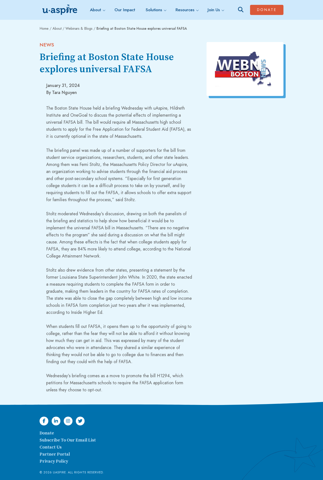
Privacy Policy (54, 461)
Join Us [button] (214, 10)
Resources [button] (185, 10)
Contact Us (51, 447)
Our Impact (124, 10)
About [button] (95, 10)
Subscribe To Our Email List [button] (68, 440)
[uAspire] (59, 10)
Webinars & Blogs (79, 28)
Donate (270, 9)
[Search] (240, 10)
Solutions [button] (154, 10)
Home (44, 28)
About (57, 28)
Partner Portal (55, 454)
